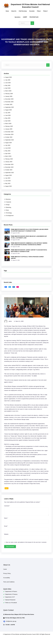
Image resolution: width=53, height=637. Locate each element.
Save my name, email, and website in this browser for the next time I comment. (26, 542)
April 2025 (7, 121)
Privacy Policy (7, 573)
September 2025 (9, 107)
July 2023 (7, 178)
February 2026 (9, 93)
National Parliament (10, 599)
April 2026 (7, 88)
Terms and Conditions (8, 582)
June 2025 (8, 115)
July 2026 (7, 80)
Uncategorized (9, 215)
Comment (7, 506)
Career (5, 569)
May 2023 (7, 183)
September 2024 (9, 140)
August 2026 (8, 77)
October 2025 (8, 104)
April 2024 (7, 153)
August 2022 (8, 186)
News (7, 210)
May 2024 (7, 150)
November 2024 (9, 134)
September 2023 (9, 172)
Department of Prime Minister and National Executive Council (30, 5)
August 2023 (8, 175)
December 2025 (9, 99)
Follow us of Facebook (11, 602)
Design (8, 204)
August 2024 (8, 142)
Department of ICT (10, 597)
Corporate (8, 202)
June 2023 (8, 180)
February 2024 (9, 159)
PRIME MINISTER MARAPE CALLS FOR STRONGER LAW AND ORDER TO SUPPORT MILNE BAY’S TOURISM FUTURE (29, 230)
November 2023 (9, 167)
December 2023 (9, 164)
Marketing (8, 207)
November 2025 (9, 101)
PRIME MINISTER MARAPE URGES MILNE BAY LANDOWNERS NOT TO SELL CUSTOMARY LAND (29, 237)
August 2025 (8, 110)
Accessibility (6, 577)
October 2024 (8, 137)
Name (6, 518)
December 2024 (9, 131)
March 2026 (8, 91)
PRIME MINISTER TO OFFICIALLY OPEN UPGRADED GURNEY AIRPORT (27, 257)
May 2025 (7, 118)
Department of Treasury (11, 594)
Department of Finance (11, 591)
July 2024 (7, 145)
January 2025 (8, 129)
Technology (9, 213)
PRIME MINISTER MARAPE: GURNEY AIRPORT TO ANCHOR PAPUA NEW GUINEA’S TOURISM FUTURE (29, 250)
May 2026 (7, 85)
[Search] (32, 23)
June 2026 (8, 82)
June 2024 (8, 148)
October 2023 (8, 170)
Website (6, 534)
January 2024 (8, 161)
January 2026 (8, 96)
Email (6, 526)
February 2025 (9, 126)
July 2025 (7, 112)
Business (8, 199)
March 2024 (8, 156)
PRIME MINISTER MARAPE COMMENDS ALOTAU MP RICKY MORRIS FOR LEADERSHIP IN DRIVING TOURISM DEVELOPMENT (29, 243)
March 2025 (8, 123)
